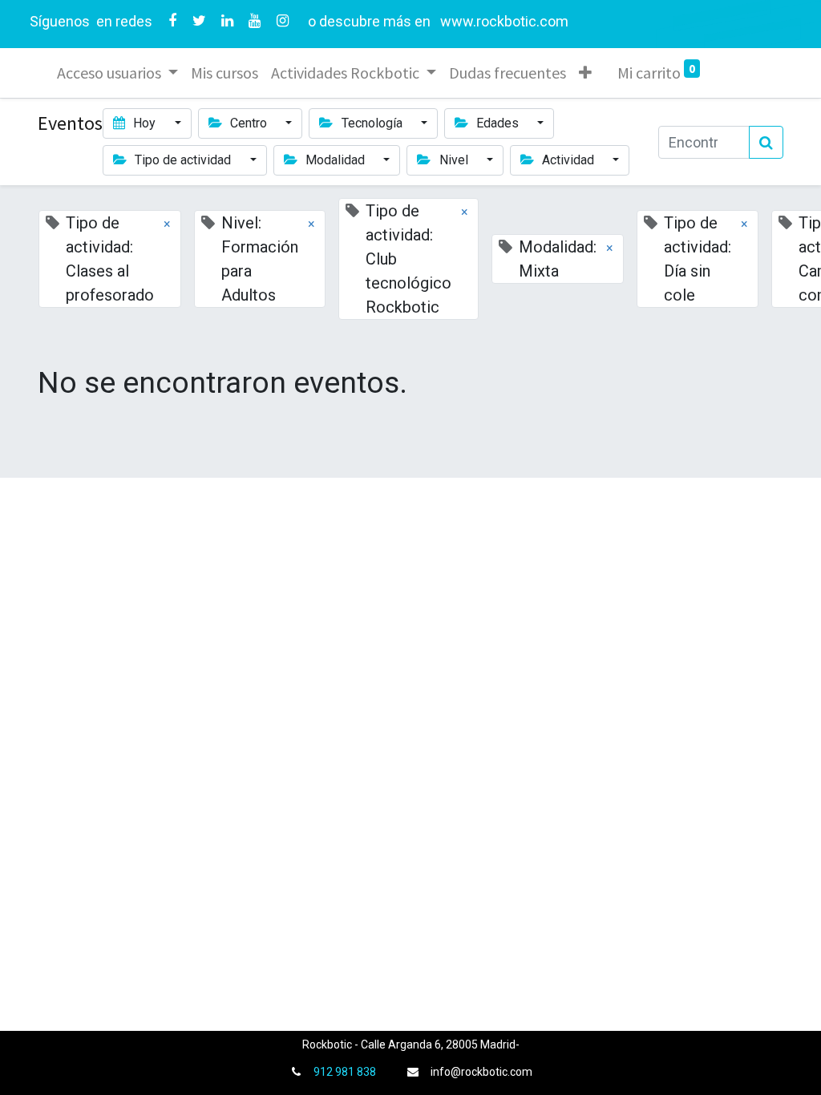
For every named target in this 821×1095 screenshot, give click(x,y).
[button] (585, 73)
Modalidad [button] (335, 160)
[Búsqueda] (766, 142)
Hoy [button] (144, 123)
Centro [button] (248, 123)
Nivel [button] (453, 160)
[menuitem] (224, 73)
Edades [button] (497, 123)
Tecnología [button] (372, 123)
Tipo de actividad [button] (182, 160)
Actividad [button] (568, 160)
